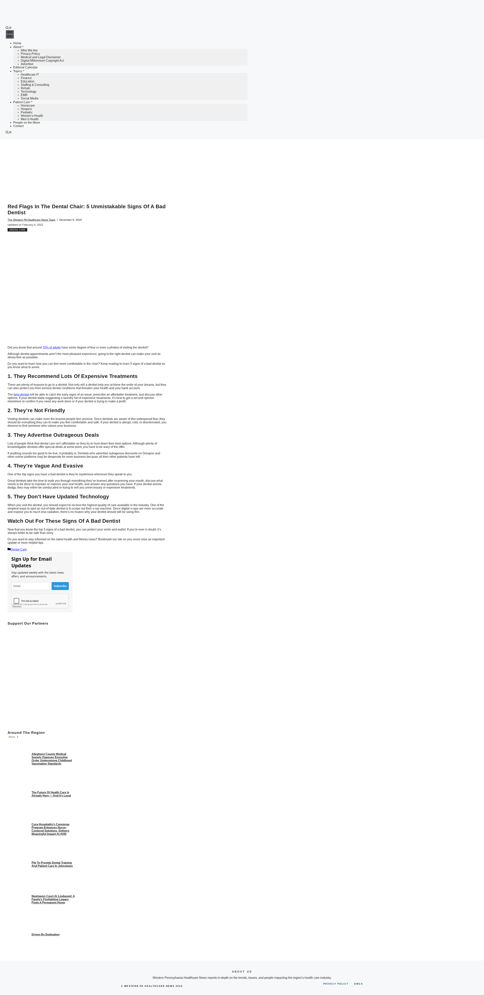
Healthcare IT (30, 74)
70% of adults (52, 347)
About (17, 47)
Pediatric (27, 112)
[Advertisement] (242, 167)
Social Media (29, 98)
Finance (26, 78)
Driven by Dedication (46, 934)
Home (17, 43)
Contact (18, 126)
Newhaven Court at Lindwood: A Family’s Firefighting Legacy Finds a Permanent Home (53, 899)
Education (27, 81)
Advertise (27, 64)
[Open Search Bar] (9, 28)
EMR (24, 95)
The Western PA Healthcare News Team (31, 219)
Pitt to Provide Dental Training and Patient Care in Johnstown (52, 864)
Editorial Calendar (25, 67)
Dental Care (17, 229)
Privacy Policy (30, 53)
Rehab (25, 88)
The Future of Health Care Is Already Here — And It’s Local (51, 794)
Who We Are (29, 50)
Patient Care (21, 102)
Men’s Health (30, 119)
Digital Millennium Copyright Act (42, 60)
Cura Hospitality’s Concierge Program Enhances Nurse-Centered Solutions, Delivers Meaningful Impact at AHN (50, 829)
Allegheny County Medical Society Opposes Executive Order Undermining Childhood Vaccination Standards (52, 758)
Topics (17, 71)
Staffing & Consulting (35, 84)
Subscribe (60, 586)
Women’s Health (32, 115)
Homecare (28, 105)
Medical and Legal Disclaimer (41, 57)
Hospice (26, 109)
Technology (28, 91)
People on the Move (26, 122)
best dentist (21, 394)
